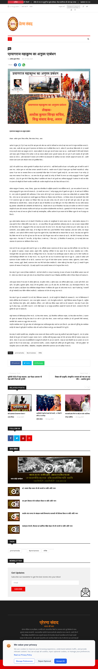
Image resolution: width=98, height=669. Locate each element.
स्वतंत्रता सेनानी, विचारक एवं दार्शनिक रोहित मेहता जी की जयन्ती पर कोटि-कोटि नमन (47, 526)
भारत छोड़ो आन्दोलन (17, 479)
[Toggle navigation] (10, 39)
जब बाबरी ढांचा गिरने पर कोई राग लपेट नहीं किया (77, 414)
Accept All (60, 661)
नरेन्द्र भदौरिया (69, 417)
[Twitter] (87, 6)
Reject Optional (44, 661)
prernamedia (19, 353)
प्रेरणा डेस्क (39, 419)
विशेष (9, 48)
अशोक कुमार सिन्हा (15, 59)
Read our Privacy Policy (23, 655)
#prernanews (31, 353)
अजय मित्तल (11, 417)
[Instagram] (75, 10)
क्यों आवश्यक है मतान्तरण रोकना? (16, 414)
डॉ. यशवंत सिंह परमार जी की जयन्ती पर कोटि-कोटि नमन (39, 488)
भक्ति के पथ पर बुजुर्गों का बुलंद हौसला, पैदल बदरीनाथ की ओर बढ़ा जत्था (46, 2)
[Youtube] (72, 10)
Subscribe (18, 589)
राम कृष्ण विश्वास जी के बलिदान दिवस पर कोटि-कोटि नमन (39, 501)
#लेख (40, 353)
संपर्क (31, 6)
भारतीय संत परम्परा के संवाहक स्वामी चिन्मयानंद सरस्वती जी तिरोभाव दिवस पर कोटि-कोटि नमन (50, 513)
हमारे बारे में (25, 6)
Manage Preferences (24, 661)
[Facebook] (83, 6)
